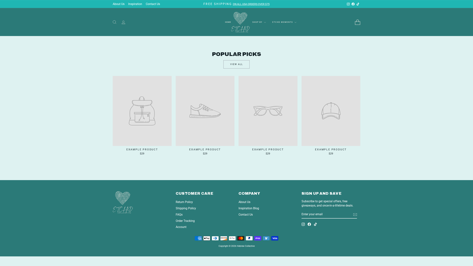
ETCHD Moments (283, 22)
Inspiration (135, 4)
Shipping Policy (186, 208)
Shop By (257, 22)
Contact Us (153, 4)
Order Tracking (185, 221)
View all (236, 64)
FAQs (179, 214)
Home (228, 22)
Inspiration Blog (249, 208)
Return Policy (184, 202)
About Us (119, 4)
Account (181, 227)
